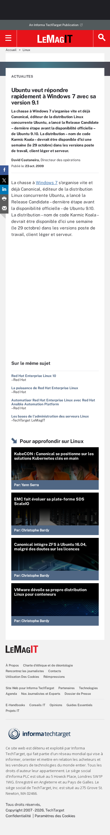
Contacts (54, 671)
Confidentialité (18, 816)
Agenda (11, 693)
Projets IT (12, 710)
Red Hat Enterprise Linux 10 (33, 376)
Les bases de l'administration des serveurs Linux (50, 416)
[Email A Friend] (4, 209)
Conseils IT (37, 705)
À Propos (12, 665)
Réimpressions (54, 676)
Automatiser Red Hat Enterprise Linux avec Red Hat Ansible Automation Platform (53, 402)
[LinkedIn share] (4, 189)
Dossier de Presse (78, 693)
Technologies (88, 688)
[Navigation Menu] (8, 38)
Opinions (56, 705)
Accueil (11, 50)
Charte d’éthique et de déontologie (48, 665)
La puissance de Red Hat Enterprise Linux (44, 388)
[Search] (101, 38)
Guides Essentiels (80, 705)
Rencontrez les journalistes (25, 671)
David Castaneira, (25, 160)
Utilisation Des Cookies (22, 676)
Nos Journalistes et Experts (40, 693)
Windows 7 (47, 182)
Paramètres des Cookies (55, 816)
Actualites (22, 76)
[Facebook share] (4, 170)
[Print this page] (4, 199)
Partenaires (66, 688)
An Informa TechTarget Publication (53, 25)
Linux (26, 50)
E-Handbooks (15, 705)
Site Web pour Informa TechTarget (30, 688)
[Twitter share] (4, 180)
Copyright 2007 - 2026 (25, 810)
